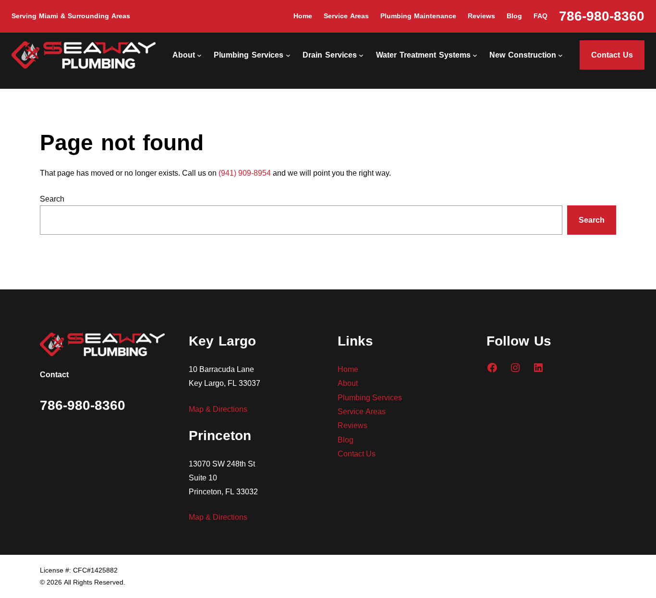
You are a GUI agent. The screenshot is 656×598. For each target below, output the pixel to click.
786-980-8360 (601, 16)
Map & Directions (218, 408)
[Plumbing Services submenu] (288, 55)
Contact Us (612, 55)
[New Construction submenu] (560, 55)
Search (52, 198)
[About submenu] (199, 55)
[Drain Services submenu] (361, 55)
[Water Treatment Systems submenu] (475, 55)
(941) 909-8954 (245, 172)
